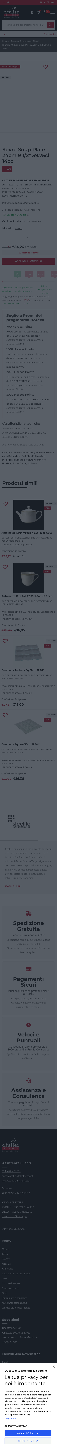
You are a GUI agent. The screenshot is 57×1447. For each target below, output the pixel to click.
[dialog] (28, 1405)
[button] (28, 1426)
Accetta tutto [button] (28, 1433)
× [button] (53, 1367)
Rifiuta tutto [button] (28, 1441)
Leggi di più (10, 1418)
